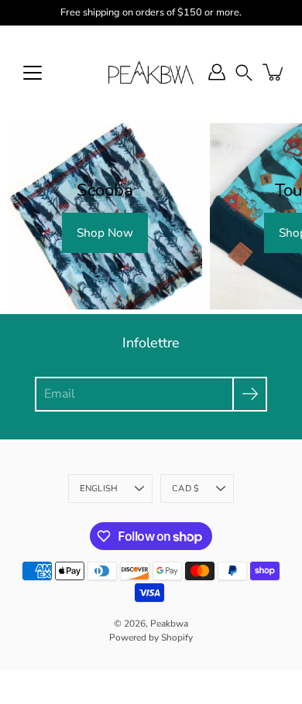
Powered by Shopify (151, 637)
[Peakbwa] (151, 72)
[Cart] (274, 72)
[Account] (216, 72)
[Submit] (249, 394)
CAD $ (185, 488)
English (99, 488)
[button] (243, 72)
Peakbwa (169, 623)
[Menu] (32, 72)
